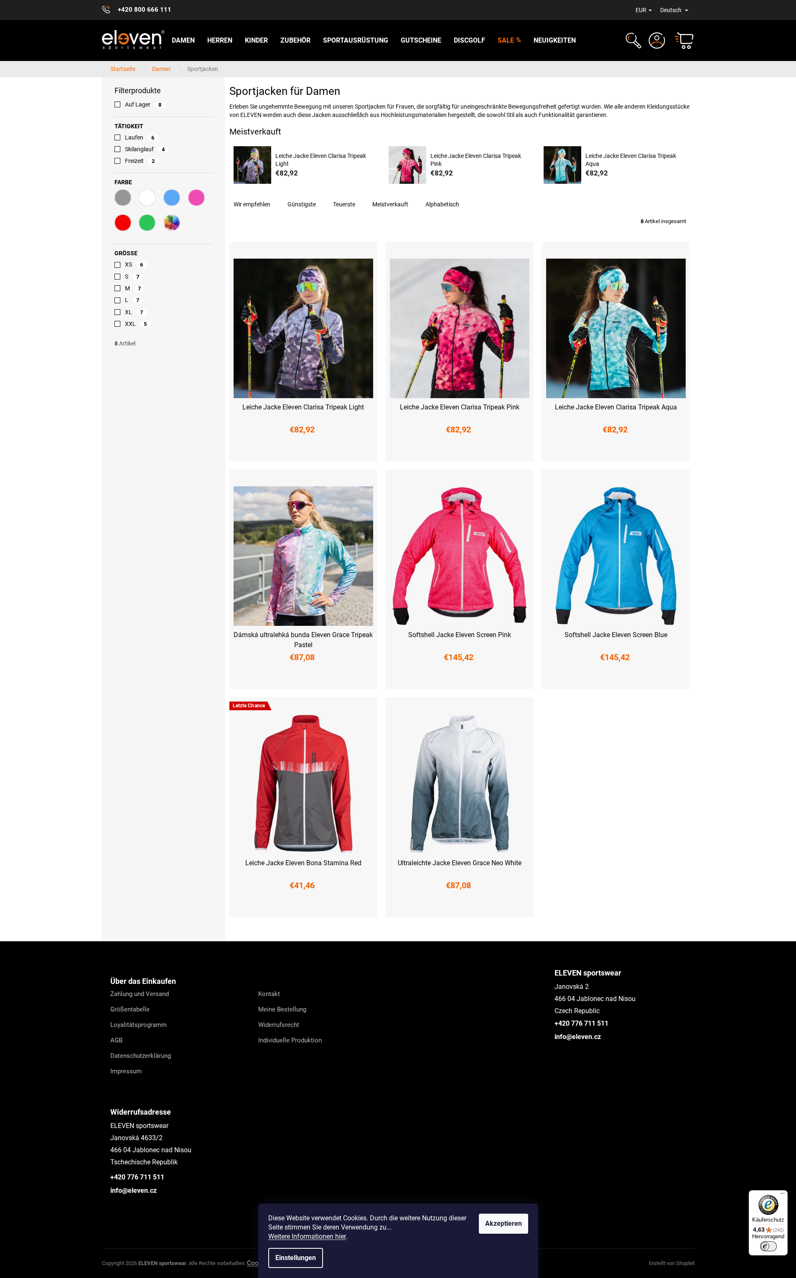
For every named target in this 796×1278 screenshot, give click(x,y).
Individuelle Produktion (290, 1040)
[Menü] (783, 1195)
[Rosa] (196, 197)
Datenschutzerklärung (140, 1055)
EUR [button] (641, 10)
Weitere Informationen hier (307, 1236)
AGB (116, 1040)
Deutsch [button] (671, 10)
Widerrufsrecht (278, 1025)
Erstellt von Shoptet (671, 1263)
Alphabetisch (442, 204)
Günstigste (301, 204)
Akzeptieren (503, 1223)
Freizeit (140, 161)
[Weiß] (147, 197)
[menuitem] (183, 40)
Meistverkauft (390, 204)
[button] (632, 40)
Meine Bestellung (282, 1009)
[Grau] (122, 197)
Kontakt (269, 994)
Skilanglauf (145, 149)
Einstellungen (295, 1258)
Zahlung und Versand (139, 994)
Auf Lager (143, 104)
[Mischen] (171, 222)
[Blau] (171, 197)
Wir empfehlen (252, 204)
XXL (136, 323)
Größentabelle (130, 1009)
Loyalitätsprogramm (138, 1025)
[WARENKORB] (680, 40)
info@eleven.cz (577, 1037)
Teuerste (344, 204)
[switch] (768, 1246)
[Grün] (147, 222)
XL (134, 312)
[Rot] (122, 222)
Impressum (126, 1071)
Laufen (140, 137)
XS (134, 264)
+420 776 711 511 (581, 1023)
